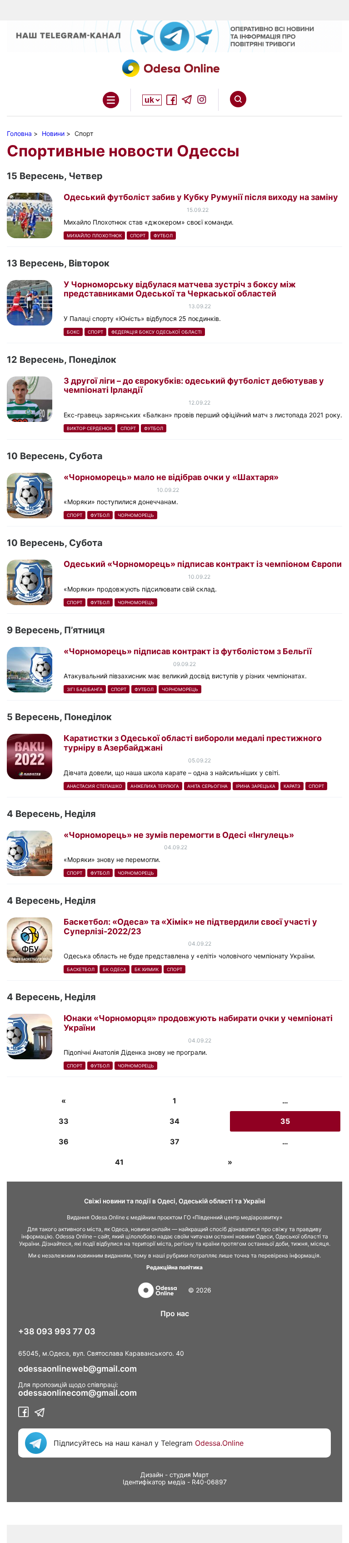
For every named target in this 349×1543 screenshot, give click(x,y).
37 (174, 1141)
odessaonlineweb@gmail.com (77, 1368)
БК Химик (147, 969)
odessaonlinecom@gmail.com (77, 1393)
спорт (137, 235)
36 (64, 1141)
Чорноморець (136, 515)
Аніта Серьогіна (207, 786)
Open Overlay (111, 100)
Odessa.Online (219, 1443)
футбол (163, 235)
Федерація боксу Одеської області (156, 332)
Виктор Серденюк (89, 428)
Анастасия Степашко (94, 786)
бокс (73, 332)
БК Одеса (114, 969)
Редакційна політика (174, 1267)
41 (119, 1162)
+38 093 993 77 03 (56, 1331)
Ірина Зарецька (255, 786)
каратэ (292, 786)
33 (64, 1121)
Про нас (174, 1313)
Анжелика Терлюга (154, 786)
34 (174, 1121)
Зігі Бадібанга (85, 689)
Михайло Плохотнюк (94, 235)
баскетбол (81, 969)
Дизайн (151, 1474)
